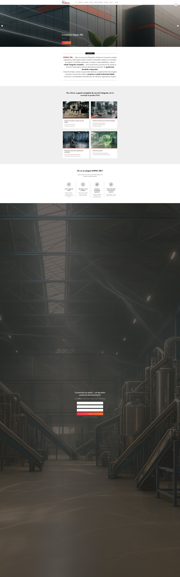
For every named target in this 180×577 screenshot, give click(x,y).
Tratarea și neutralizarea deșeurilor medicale (102, 154)
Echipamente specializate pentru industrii (73, 154)
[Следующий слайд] (178, 26)
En (115, 2)
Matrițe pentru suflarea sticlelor (99, 123)
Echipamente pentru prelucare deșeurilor (73, 155)
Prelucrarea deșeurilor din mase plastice (101, 153)
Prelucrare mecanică (97, 126)
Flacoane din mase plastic (70, 124)
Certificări (86, 2)
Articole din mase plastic (70, 125)
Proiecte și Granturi (98, 2)
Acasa (76, 2)
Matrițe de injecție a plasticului (99, 124)
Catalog (111, 2)
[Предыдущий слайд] (2, 26)
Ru (117, 2)
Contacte (106, 2)
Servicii (91, 2)
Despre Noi (81, 2)
